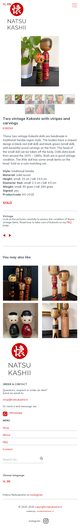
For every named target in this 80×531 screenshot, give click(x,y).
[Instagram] (46, 521)
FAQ (69, 222)
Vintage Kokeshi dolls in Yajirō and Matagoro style (59, 319)
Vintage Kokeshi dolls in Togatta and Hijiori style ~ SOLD (20, 281)
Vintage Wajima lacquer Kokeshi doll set (20, 319)
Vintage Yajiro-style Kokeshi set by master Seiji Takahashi (59, 281)
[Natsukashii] (17, 16)
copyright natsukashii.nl (48, 506)
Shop (6, 428)
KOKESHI (8, 128)
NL (4, 481)
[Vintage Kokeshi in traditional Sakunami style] (10, 235)
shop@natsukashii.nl (15, 399)
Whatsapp (15, 412)
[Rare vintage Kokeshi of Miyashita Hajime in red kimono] (4, 235)
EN (8, 481)
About (6, 435)
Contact (7, 449)
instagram (36, 494)
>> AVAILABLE (54, 291)
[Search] (41, 459)
